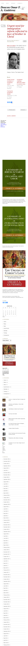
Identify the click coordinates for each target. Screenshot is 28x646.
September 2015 (7, 606)
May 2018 (5, 540)
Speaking (13, 3)
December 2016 (6, 574)
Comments (19, 3)
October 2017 (6, 556)
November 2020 (6, 474)
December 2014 (6, 624)
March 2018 (6, 545)
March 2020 (6, 493)
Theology (5, 332)
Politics (5, 323)
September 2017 (7, 558)
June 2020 (5, 486)
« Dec (3, 316)
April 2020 (5, 490)
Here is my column (11, 45)
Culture (5, 321)
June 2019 (5, 511)
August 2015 (6, 608)
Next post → (23, 109)
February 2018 (6, 547)
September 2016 (7, 581)
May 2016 (5, 588)
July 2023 (5, 470)
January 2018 (6, 549)
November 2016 (6, 576)
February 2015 (6, 619)
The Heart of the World (13, 413)
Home (2, 3)
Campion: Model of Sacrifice (14, 428)
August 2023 (6, 468)
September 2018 (7, 531)
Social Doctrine (10, 41)
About (7, 3)
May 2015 (5, 613)
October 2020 (6, 477)
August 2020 (6, 481)
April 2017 (5, 565)
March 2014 (6, 642)
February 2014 (6, 644)
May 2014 (5, 638)
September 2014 (7, 631)
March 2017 (6, 567)
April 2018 (5, 542)
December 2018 (6, 524)
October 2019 (6, 502)
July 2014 (5, 635)
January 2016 (6, 597)
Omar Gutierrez (14, 40)
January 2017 (6, 572)
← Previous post (11, 109)
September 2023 (7, 465)
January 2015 (6, 622)
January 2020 (6, 497)
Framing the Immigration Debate (10, 92)
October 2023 (6, 463)
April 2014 (5, 640)
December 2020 (6, 472)
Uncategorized (6, 335)
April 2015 (5, 615)
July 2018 (5, 536)
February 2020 (6, 495)
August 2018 (6, 533)
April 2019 (5, 515)
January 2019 (6, 522)
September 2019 (7, 504)
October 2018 (6, 529)
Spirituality (5, 330)
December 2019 (6, 499)
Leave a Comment (25, 41)
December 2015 (6, 599)
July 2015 (5, 610)
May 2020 (5, 488)
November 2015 (6, 601)
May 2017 (5, 563)
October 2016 (6, 579)
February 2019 (6, 520)
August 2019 (6, 506)
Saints (5, 326)
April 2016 (5, 590)
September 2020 (7, 479)
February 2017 (6, 570)
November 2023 (6, 461)
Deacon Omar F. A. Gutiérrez (11, 9)
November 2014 (6, 626)
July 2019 (5, 508)
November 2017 (6, 554)
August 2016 (6, 583)
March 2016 (6, 592)
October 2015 (6, 604)
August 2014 (6, 633)
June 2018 (5, 538)
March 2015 (6, 617)
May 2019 (5, 513)
